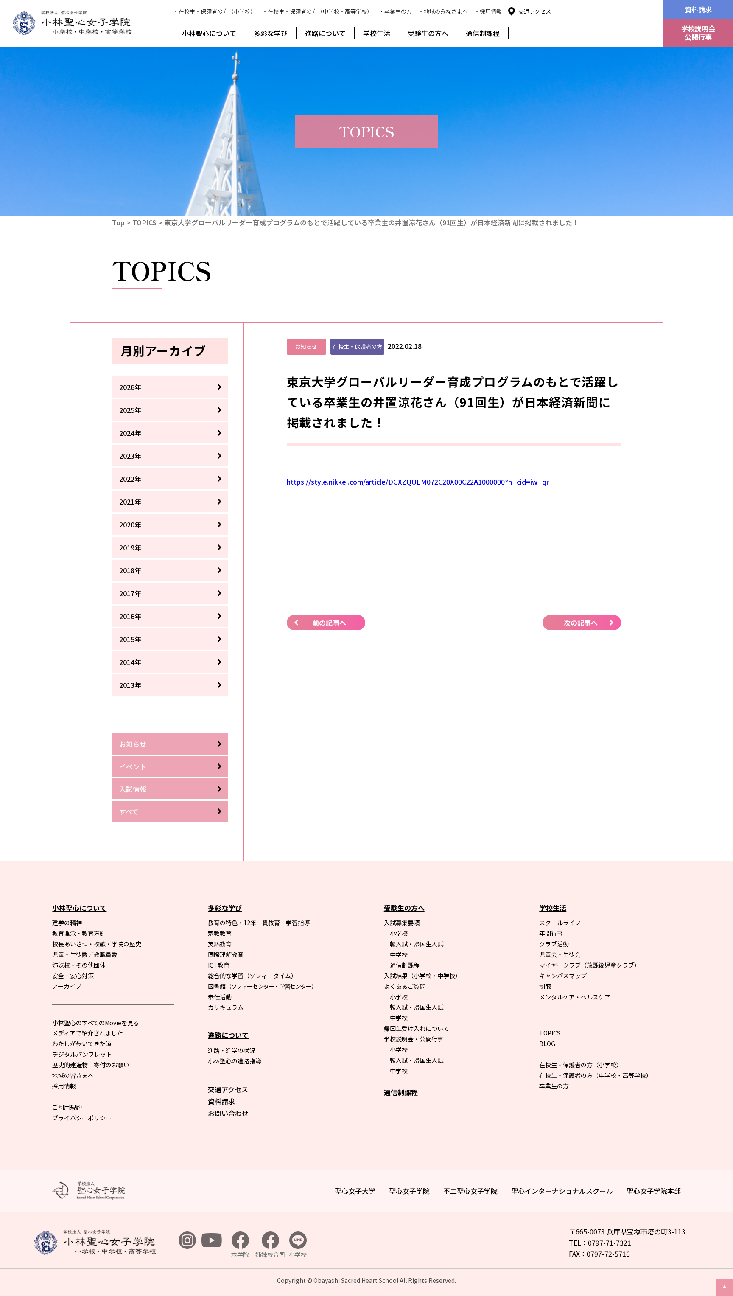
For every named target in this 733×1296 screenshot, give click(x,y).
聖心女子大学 (355, 1191)
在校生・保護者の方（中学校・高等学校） (595, 1075)
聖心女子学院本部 (654, 1191)
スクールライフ (560, 922)
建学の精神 (67, 922)
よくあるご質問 (404, 986)
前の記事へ (329, 622)
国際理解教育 (225, 954)
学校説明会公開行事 (698, 32)
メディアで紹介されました (87, 1033)
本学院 (240, 1254)
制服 (545, 986)
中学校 (399, 954)
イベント (132, 766)
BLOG (547, 1043)
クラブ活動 (554, 944)
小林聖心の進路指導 (234, 1061)
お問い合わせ (228, 1113)
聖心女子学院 (409, 1191)
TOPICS (144, 222)
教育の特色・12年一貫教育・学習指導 (259, 922)
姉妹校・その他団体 (79, 965)
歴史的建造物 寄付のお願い (90, 1064)
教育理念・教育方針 (79, 933)
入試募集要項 (402, 922)
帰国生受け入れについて (416, 1028)
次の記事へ (581, 622)
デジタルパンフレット (82, 1054)
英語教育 (220, 944)
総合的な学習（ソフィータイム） (252, 975)
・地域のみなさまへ (443, 11)
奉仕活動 (220, 997)
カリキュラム (225, 1007)
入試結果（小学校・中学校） (422, 975)
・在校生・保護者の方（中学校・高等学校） (317, 11)
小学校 (399, 933)
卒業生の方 (554, 1086)
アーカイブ (66, 986)
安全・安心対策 (73, 975)
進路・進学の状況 (231, 1050)
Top (118, 222)
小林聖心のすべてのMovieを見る (95, 1022)
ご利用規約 (67, 1107)
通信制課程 (483, 33)
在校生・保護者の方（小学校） (580, 1064)
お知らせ (132, 744)
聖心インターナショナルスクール (562, 1191)
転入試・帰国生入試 (416, 944)
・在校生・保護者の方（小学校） (214, 11)
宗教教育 (220, 933)
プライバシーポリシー (82, 1118)
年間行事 (551, 933)
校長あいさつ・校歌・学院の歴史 (96, 944)
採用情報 (64, 1086)
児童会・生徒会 (560, 954)
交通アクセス (534, 11)
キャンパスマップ (563, 975)
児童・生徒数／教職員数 (85, 954)
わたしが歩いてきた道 (82, 1043)
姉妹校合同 (270, 1254)
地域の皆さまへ (73, 1075)
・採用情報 (488, 11)
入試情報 (132, 789)
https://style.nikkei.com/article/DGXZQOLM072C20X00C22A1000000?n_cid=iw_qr (418, 482)
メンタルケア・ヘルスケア (574, 997)
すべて (129, 811)
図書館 (262, 986)
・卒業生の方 (395, 11)
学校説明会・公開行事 (413, 1039)
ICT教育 (218, 965)
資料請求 (698, 9)
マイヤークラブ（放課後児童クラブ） (589, 965)
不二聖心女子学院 (470, 1191)
